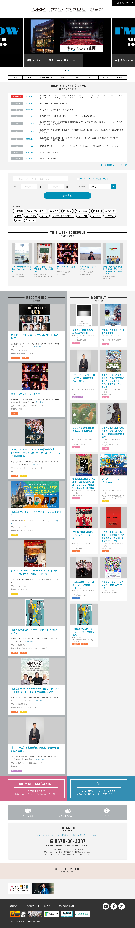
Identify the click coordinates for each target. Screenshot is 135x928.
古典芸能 (32, 216)
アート (77, 77)
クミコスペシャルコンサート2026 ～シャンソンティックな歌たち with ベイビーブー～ (35, 572)
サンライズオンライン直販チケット (94, 179)
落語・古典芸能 (46, 77)
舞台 (15, 77)
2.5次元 (84, 216)
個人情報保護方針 (66, 906)
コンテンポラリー (38, 211)
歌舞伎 (111, 216)
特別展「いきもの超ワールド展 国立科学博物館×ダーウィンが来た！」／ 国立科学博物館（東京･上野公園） (113, 381)
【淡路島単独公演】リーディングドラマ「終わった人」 (35, 631)
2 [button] (69, 71)
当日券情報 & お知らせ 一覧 (114, 165)
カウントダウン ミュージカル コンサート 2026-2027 (35, 336)
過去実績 (46, 906)
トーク (15, 711)
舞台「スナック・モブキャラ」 (26, 394)
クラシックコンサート (64, 216)
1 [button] (66, 71)
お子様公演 (83, 211)
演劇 (19, 216)
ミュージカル (16, 358)
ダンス (105, 77)
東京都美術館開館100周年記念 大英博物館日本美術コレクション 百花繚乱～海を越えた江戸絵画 (83, 483)
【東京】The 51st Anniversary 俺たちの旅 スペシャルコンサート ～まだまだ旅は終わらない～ (36, 690)
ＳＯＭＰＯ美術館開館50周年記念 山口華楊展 (83, 429)
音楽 (29, 77)
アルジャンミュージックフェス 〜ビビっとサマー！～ (112, 585)
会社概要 (14, 906)
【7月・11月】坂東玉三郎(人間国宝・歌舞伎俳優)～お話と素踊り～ (36, 749)
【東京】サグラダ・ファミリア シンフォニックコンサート (36, 513)
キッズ (91, 77)
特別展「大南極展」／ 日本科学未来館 (113, 331)
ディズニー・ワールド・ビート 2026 (112, 480)
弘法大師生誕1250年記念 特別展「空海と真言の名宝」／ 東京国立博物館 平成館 (113, 432)
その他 (119, 77)
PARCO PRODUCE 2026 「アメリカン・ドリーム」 (83, 535)
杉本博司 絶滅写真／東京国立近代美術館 (83, 331)
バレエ (68, 211)
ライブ (25, 358)
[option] (67, 42)
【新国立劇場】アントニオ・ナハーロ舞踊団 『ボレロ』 (83, 585)
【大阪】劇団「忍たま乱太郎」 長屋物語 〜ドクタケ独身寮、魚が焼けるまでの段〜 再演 (113, 536)
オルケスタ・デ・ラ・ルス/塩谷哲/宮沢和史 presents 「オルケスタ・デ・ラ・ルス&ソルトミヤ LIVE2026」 (35, 452)
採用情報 (30, 906)
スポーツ (62, 77)
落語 (45, 216)
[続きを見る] (38, 346)
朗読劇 (20, 211)
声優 (19, 220)
